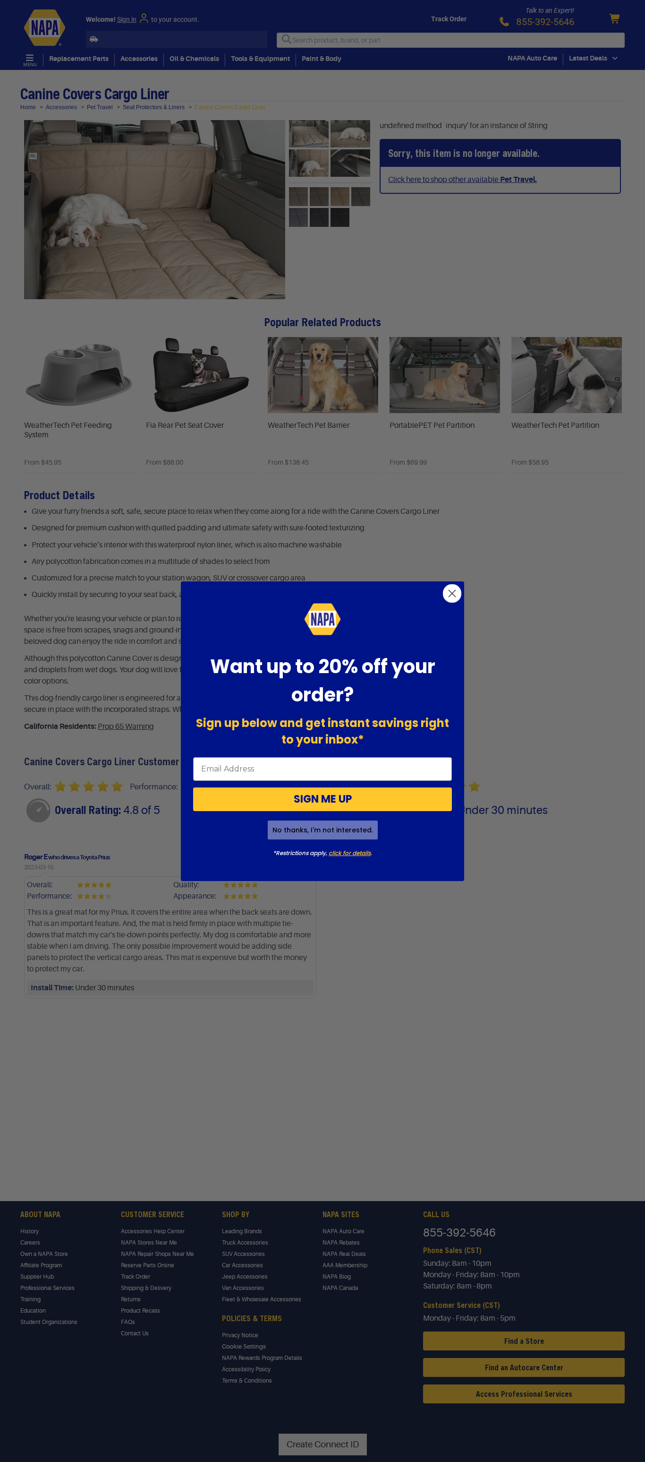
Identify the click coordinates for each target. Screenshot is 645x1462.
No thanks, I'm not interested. (322, 830)
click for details (350, 853)
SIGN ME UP (323, 799)
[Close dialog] (452, 593)
